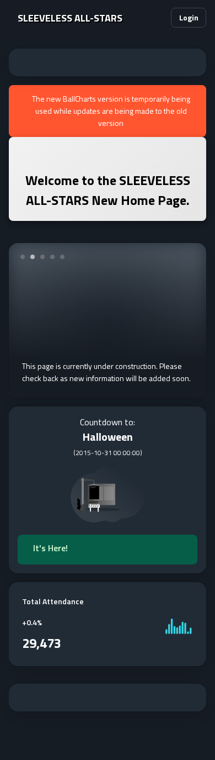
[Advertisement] (107, 62)
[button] (157, 17)
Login (188, 17)
